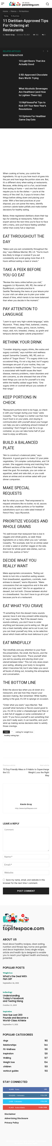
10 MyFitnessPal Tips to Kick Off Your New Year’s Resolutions (32, 105)
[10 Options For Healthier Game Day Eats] (10, 120)
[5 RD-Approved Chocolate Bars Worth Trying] (10, 78)
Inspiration (7, 1011)
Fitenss (13, 11)
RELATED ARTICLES (12, 51)
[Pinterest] (26, 40)
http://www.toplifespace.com (26, 808)
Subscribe (43, 1107)
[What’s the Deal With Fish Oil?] (40, 979)
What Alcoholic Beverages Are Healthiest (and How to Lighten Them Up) (33, 92)
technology (7, 992)
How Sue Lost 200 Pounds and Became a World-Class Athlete (15, 1017)
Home (5, 11)
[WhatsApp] (32, 40)
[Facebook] (12, 40)
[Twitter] (19, 40)
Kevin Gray (10, 35)
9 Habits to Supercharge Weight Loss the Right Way (37, 772)
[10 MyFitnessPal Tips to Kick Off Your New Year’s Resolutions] (10, 106)
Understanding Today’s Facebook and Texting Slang (13, 998)
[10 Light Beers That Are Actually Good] (10, 64)
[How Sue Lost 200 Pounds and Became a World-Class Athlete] (40, 1017)
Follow (44, 1095)
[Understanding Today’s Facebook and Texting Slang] (40, 998)
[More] (39, 40)
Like (45, 1089)
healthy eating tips (11, 735)
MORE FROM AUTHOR (13, 55)
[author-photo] (26, 800)
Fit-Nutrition (24, 11)
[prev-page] (43, 51)
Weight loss (8, 973)
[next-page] (47, 51)
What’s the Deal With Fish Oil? (15, 978)
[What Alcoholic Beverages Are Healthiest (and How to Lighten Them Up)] (10, 92)
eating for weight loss (24, 732)
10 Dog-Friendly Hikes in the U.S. (14, 771)
